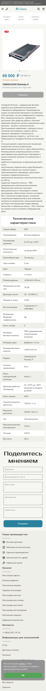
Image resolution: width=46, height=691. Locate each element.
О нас (4, 645)
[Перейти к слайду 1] (19, 70)
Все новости (7, 682)
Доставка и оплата (10, 650)
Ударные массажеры (11, 590)
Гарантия (6, 687)
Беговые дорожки (10, 580)
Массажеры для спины (12, 605)
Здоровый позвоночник (12, 620)
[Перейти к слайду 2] (21, 70)
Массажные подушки (11, 615)
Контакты (6, 655)
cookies (22, 663)
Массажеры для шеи (11, 595)
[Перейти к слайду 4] (24, 70)
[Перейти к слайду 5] (26, 70)
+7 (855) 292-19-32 (11, 632)
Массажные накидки (11, 585)
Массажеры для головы (13, 600)
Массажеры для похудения (14, 610)
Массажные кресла (11, 575)
